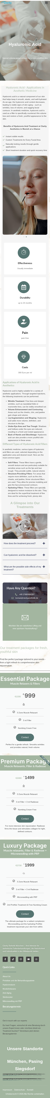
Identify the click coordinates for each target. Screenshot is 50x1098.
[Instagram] (20, 959)
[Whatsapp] (36, 959)
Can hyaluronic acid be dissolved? (20, 555)
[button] (46, 2)
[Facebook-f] (5, 959)
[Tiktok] (12, 959)
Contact (25, 737)
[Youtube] (28, 959)
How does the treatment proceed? (20, 543)
